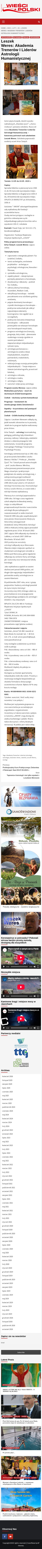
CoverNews (31, 1543)
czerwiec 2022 (7, 1157)
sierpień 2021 (7, 1195)
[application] (21, 957)
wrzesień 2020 (7, 1237)
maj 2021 (5, 1206)
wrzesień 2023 (7, 1134)
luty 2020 (5, 1264)
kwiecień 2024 (7, 1118)
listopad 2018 (7, 1321)
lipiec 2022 (6, 1153)
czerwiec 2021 (7, 1203)
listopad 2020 (7, 1229)
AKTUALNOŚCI (6, 37)
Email (2, 1343)
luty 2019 (5, 1310)
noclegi (5, 760)
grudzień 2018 (7, 1318)
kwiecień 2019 (7, 1302)
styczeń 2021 (7, 1222)
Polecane (26, 37)
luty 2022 (5, 1172)
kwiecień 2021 (7, 1210)
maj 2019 (5, 1298)
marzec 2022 (7, 1168)
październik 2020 (8, 1233)
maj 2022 (5, 1160)
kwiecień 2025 (7, 1099)
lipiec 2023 (6, 1137)
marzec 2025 (7, 1103)
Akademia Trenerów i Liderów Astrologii (19, 755)
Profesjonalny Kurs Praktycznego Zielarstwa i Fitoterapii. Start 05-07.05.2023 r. (21, 767)
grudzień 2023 (7, 1130)
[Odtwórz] (4, 967)
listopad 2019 (7, 1275)
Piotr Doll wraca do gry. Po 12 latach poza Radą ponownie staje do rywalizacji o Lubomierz (20, 1422)
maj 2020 (5, 1252)
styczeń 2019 (7, 1314)
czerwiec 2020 (7, 1249)
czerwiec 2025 (7, 1092)
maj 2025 (5, 1095)
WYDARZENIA (34, 37)
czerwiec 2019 (7, 1295)
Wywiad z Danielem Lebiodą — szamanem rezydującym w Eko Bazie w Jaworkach (18, 1483)
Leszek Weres (31, 758)
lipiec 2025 (6, 1088)
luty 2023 (5, 1149)
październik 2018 (8, 1325)
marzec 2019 (7, 1306)
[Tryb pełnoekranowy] (38, 967)
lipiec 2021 (6, 1199)
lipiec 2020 (6, 1245)
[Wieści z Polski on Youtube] (10, 1536)
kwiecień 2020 (7, 1256)
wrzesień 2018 (7, 1329)
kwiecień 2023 (7, 1145)
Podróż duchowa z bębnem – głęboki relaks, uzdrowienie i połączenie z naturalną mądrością (20, 1515)
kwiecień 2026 (7, 1076)
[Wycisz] (35, 967)
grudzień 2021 (7, 1180)
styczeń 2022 (7, 1176)
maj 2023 (5, 1141)
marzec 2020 (7, 1260)
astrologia (6, 758)
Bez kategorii (17, 37)
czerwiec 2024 (7, 1111)
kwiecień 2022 (7, 1164)
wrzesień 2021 (7, 1191)
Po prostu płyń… (9, 1452)
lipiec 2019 (6, 1291)
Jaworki (23, 758)
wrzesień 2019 (7, 1283)
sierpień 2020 (7, 1241)
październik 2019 (8, 1279)
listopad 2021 (7, 1183)
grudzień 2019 (7, 1272)
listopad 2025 (7, 1080)
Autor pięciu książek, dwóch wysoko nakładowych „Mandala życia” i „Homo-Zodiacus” (20, 124)
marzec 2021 (7, 1214)
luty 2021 (5, 1218)
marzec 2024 (7, 1122)
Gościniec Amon (15, 758)
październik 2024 (8, 1107)
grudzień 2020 (7, 1226)
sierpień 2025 (7, 1084)
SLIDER (16, 1385)
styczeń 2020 (7, 1268)
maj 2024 (5, 1115)
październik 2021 (8, 1187)
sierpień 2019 (7, 1287)
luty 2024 (5, 1126)
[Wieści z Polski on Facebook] (4, 1536)
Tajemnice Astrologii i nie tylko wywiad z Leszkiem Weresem (23, 775)
